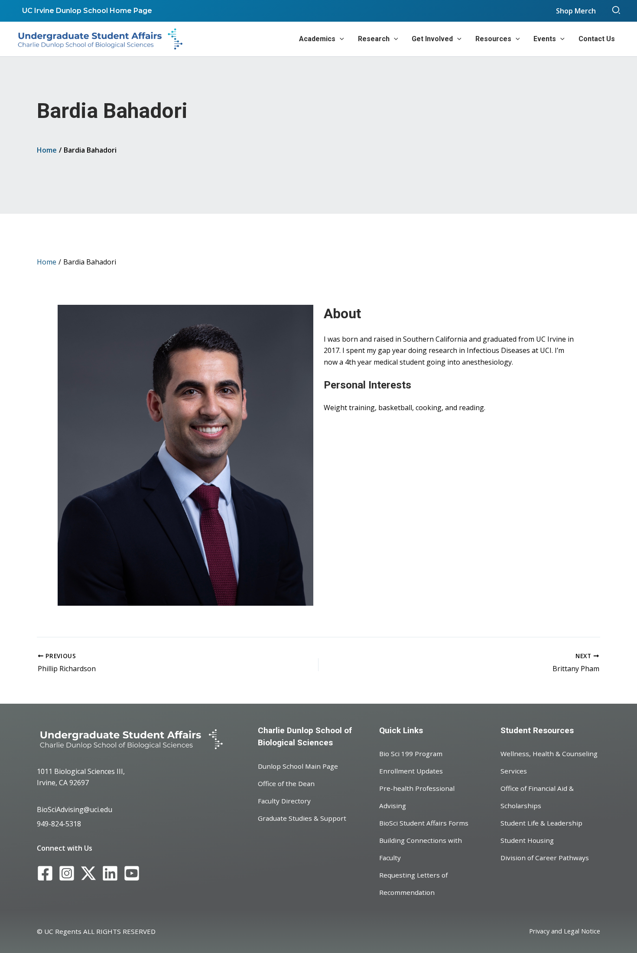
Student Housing (527, 840)
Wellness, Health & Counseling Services (549, 762)
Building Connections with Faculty (420, 849)
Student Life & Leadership (541, 823)
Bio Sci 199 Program (410, 753)
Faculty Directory (284, 800)
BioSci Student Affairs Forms (423, 823)
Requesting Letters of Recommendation (413, 884)
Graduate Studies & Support (302, 818)
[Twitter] (88, 873)
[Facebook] (45, 873)
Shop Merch (576, 11)
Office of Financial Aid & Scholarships (537, 797)
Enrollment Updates (411, 771)
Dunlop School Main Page (298, 766)
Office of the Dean (286, 783)
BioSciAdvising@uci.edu (74, 809)
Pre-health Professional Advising (417, 797)
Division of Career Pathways (544, 857)
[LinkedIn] (110, 873)
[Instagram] (66, 873)
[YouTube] (132, 873)
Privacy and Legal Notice (564, 931)
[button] (616, 10)
